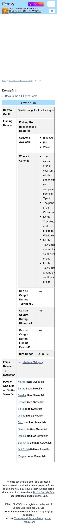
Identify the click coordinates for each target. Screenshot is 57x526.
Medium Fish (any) (33, 362)
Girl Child (23, 449)
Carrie (21, 429)
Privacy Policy (35, 518)
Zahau (21, 388)
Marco (21, 381)
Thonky (8, 3)
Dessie (22, 436)
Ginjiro (21, 415)
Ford (20, 422)
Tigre (21, 409)
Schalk (22, 402)
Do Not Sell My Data (43, 492)
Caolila (22, 395)
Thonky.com (20, 518)
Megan (22, 456)
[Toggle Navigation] (52, 11)
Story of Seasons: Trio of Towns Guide (25, 11)
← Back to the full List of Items (19, 96)
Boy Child (23, 442)
